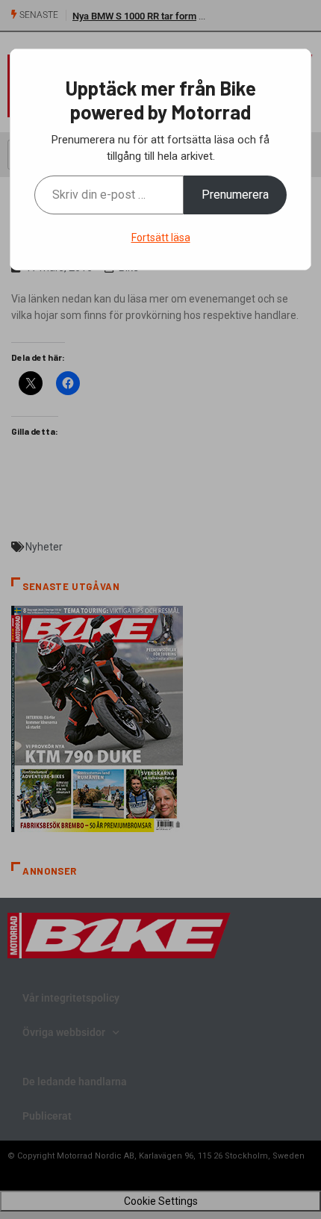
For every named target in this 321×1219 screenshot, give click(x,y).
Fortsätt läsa (160, 238)
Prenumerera (235, 194)
